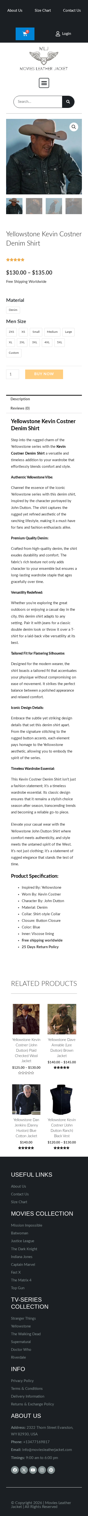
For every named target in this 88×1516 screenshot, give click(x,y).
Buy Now (44, 374)
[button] (44, 83)
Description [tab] (20, 399)
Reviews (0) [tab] (20, 408)
